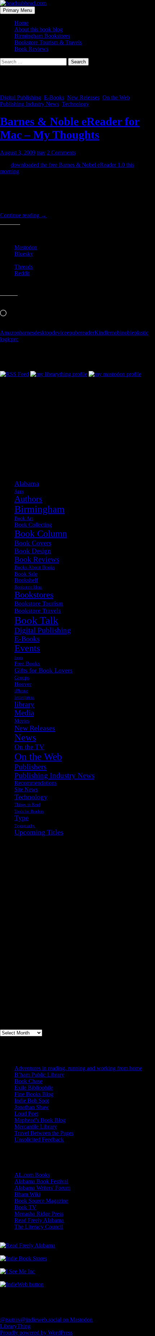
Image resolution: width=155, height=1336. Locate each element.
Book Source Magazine (41, 1201)
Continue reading (23, 215)
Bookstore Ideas (28, 587)
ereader (86, 333)
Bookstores (33, 594)
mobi (115, 333)
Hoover (22, 684)
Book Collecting (33, 525)
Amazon (9, 333)
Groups (21, 677)
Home (21, 23)
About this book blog (38, 29)
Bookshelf (26, 580)
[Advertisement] (36, 413)
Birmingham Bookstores (42, 36)
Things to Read (27, 804)
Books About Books (34, 567)
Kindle (102, 333)
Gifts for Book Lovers (43, 670)
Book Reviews (31, 49)
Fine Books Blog (33, 1094)
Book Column (40, 533)
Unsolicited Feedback (39, 1139)
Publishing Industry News (29, 104)
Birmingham (39, 509)
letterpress (24, 697)
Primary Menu (17, 10)
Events (27, 648)
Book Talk (36, 620)
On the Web (116, 97)
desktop (43, 333)
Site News (26, 789)
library (24, 704)
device (59, 333)
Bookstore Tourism (38, 603)
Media (24, 713)
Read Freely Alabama (39, 1220)
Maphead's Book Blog (40, 1120)
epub (72, 333)
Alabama (26, 483)
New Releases (83, 97)
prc (14, 339)
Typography (24, 826)
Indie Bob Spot (31, 1101)
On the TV (29, 747)
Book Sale (25, 574)
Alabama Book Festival (41, 1181)
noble (127, 333)
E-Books (54, 97)
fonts (18, 658)
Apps (19, 491)
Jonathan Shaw (31, 1107)
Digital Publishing (20, 97)
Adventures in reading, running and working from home (78, 1068)
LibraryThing (15, 1326)
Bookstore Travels (37, 610)
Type (21, 818)
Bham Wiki (27, 1194)
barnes (26, 333)
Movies (21, 721)
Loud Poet (26, 1114)
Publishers (30, 767)
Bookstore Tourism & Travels (48, 42)
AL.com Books (32, 1175)
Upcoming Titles (38, 832)
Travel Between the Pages (44, 1133)
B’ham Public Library (39, 1075)
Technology (75, 104)
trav (41, 152)
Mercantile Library (35, 1126)
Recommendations (35, 783)
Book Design (32, 551)
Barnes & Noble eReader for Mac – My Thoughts (70, 128)
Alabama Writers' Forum (42, 1188)
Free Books (27, 663)
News (25, 737)
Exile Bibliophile (33, 1088)
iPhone (21, 690)
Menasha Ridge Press (38, 1214)
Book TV (25, 1207)
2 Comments (61, 152)
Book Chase (28, 1081)
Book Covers (32, 543)
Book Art (23, 518)
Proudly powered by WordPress (36, 1333)
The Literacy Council (38, 1227)
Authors (28, 499)
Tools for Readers (29, 811)
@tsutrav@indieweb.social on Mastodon (46, 1320)
